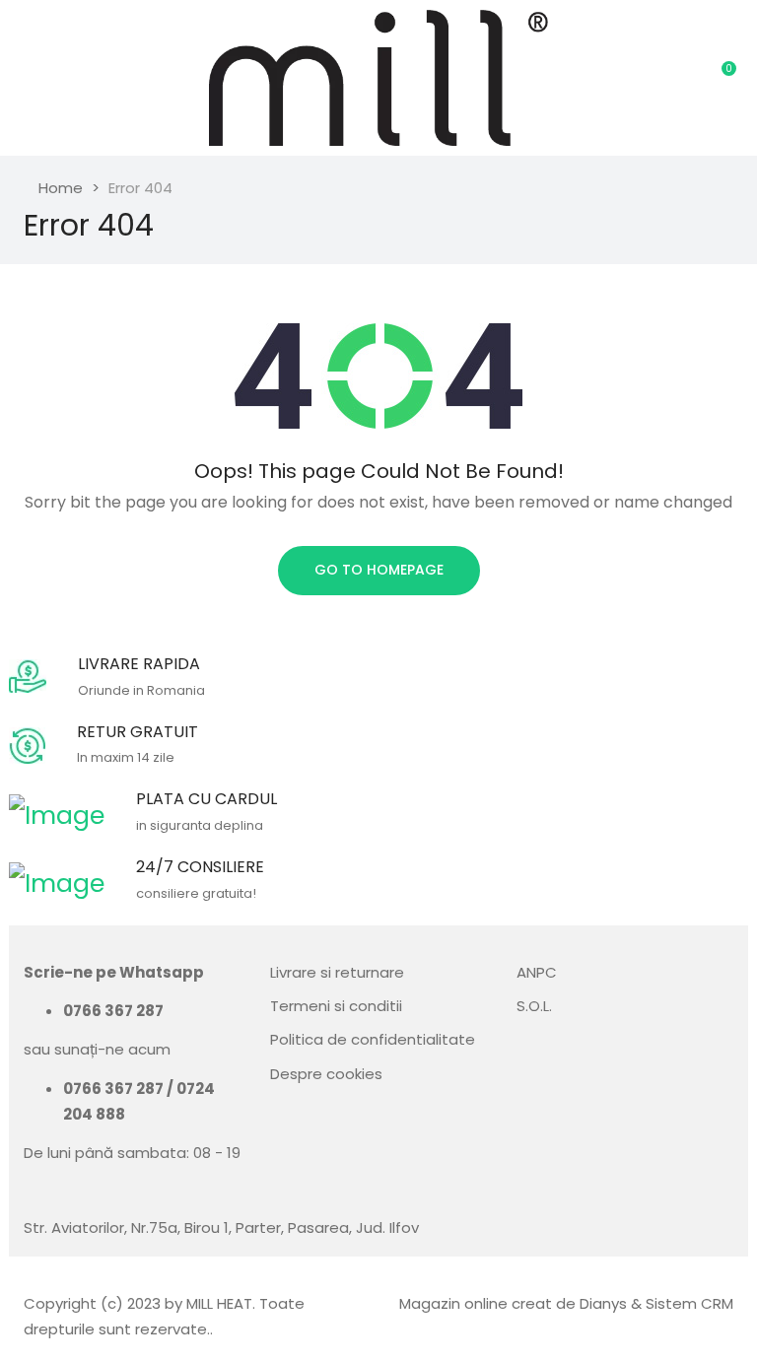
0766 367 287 (113, 1010)
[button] (722, 78)
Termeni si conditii (336, 1005)
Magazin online (453, 1303)
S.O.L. (534, 1005)
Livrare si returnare (337, 972)
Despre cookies (326, 1073)
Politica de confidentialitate (372, 1039)
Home (60, 187)
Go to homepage (379, 569)
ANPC (536, 972)
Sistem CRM (689, 1303)
